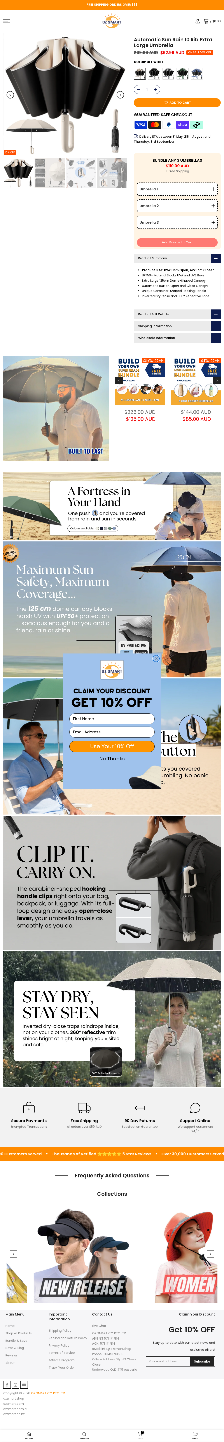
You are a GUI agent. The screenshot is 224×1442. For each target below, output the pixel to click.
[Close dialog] (156, 658)
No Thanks (112, 758)
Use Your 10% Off (112, 746)
